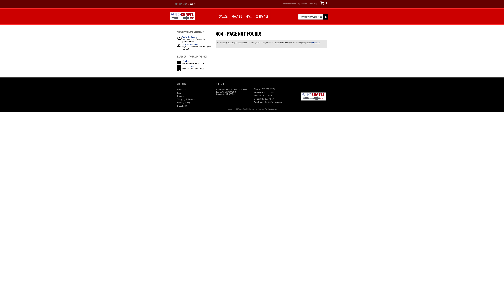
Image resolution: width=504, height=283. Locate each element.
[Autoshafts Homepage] (182, 16)
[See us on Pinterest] (215, 4)
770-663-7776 (268, 89)
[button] (313, 17)
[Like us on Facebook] (202, 4)
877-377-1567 (188, 67)
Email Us (186, 61)
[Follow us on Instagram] (209, 4)
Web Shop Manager (270, 109)
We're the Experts (189, 37)
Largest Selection (190, 44)
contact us (315, 43)
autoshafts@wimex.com (271, 102)
